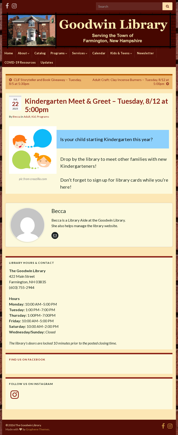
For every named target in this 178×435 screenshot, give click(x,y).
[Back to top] (167, 424)
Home (8, 53)
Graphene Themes (37, 429)
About (23, 53)
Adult (27, 116)
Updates (47, 62)
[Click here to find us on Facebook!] (7, 5)
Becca (16, 116)
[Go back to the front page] (89, 30)
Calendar (98, 53)
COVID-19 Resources (20, 62)
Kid (34, 116)
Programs (58, 53)
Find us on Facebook (27, 359)
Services (79, 53)
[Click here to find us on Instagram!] (14, 5)
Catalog (40, 53)
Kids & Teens (120, 53)
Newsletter (145, 53)
